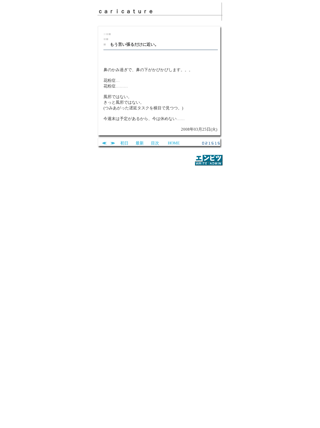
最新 (140, 143)
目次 (155, 143)
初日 (124, 143)
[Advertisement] (160, 175)
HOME (174, 143)
